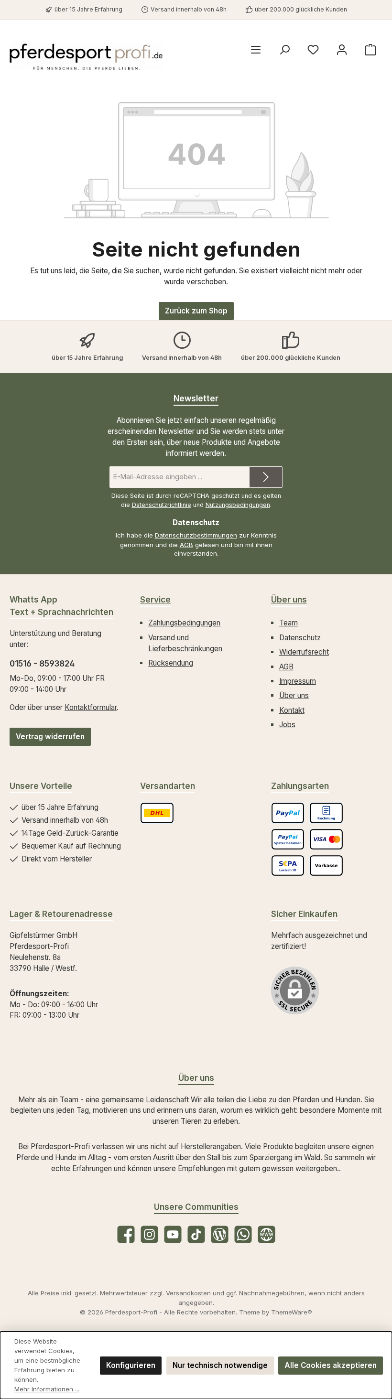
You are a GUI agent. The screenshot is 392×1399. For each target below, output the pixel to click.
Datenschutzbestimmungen (196, 535)
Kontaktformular (91, 707)
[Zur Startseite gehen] (86, 56)
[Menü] (256, 50)
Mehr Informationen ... (46, 1389)
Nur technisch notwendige (220, 1365)
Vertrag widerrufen (50, 736)
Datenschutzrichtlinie (161, 504)
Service (155, 599)
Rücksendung (170, 662)
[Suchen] (284, 50)
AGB (186, 545)
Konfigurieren (130, 1365)
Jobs (287, 724)
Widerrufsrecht (304, 651)
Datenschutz (300, 637)
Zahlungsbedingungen (184, 622)
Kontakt (292, 710)
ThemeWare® (291, 1312)
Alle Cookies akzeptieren (330, 1365)
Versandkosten (188, 1293)
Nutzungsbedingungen (238, 504)
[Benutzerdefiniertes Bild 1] (157, 813)
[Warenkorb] (370, 50)
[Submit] (266, 477)
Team (288, 622)
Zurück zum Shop (196, 310)
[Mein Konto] (342, 50)
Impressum (297, 681)
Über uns (289, 599)
